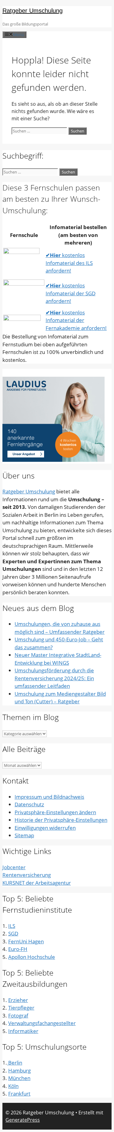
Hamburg (19, 1070)
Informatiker (23, 1030)
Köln (13, 1085)
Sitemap (24, 835)
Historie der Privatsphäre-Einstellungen (61, 819)
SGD (13, 933)
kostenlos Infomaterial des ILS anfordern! (69, 263)
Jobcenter (14, 867)
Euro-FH (17, 948)
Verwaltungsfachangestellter (42, 1023)
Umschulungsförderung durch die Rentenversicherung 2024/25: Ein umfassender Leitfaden (54, 678)
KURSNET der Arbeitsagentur (36, 882)
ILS (11, 925)
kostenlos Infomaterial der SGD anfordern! (70, 293)
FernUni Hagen (26, 941)
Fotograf (18, 1015)
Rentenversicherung (26, 874)
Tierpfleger (21, 1007)
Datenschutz (29, 804)
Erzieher (18, 1000)
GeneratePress (22, 1120)
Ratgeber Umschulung (32, 10)
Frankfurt (19, 1093)
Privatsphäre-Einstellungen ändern (55, 812)
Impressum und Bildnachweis (49, 796)
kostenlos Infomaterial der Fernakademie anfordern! (76, 320)
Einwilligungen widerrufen (45, 827)
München (19, 1078)
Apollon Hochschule (31, 956)
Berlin (14, 1062)
